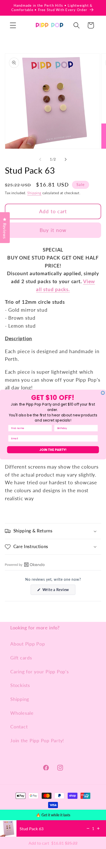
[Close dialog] (103, 393)
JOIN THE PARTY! (53, 450)
